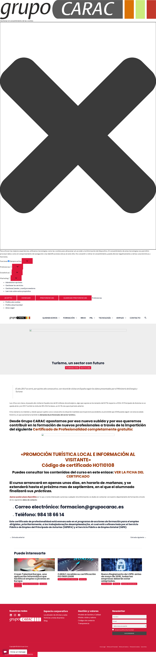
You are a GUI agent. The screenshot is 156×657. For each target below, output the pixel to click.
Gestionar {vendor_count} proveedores (20, 288)
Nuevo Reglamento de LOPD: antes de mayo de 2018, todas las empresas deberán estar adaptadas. (121, 578)
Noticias (85, 368)
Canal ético (144, 646)
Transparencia (83, 623)
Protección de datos (135, 646)
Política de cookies (12, 302)
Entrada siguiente (138, 537)
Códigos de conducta (86, 620)
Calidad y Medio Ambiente (68, 579)
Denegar (26, 298)
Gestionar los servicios (14, 285)
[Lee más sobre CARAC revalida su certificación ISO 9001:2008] (78, 564)
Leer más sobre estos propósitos (18, 291)
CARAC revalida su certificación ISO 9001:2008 (77, 575)
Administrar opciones (13, 282)
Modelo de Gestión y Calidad (89, 614)
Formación (72, 368)
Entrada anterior (17, 537)
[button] (78, 135)
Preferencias (47, 298)
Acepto (8, 298)
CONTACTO (135, 318)
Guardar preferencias (75, 298)
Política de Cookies (124, 646)
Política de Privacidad (112, 646)
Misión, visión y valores (87, 617)
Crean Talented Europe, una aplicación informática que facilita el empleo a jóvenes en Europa (32, 578)
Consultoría (106, 583)
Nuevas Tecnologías (30, 583)
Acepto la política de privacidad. (124, 630)
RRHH (83, 318)
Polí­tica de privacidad (13, 305)
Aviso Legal (9, 308)
